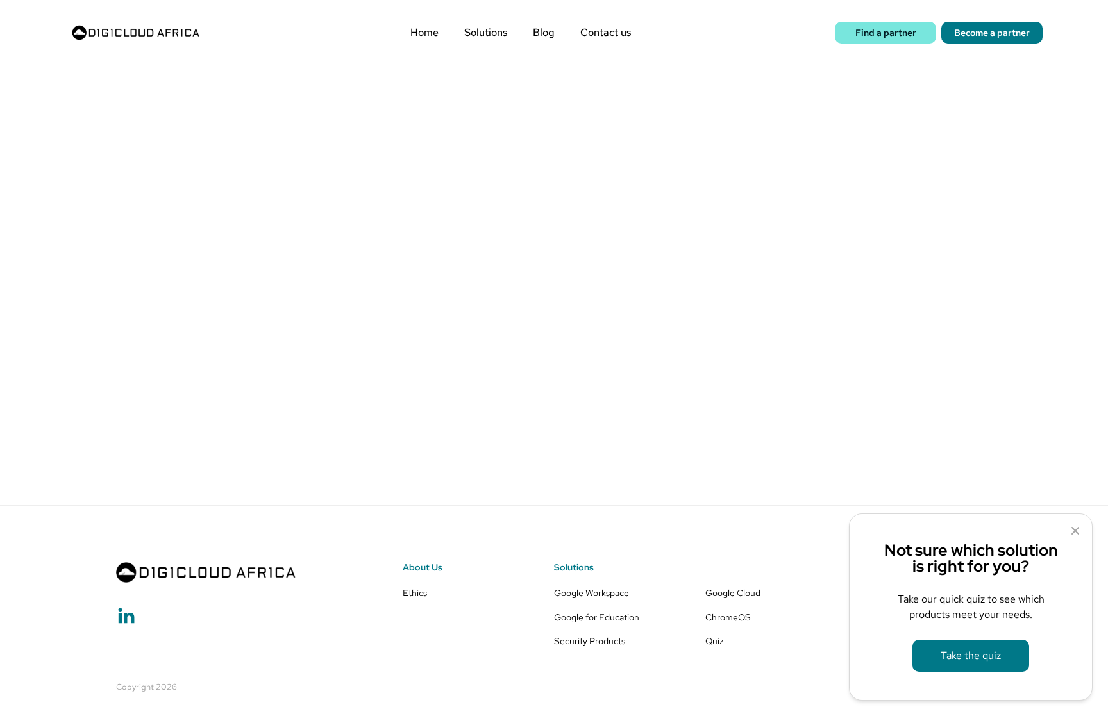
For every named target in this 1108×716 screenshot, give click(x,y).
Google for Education (596, 617)
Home (424, 33)
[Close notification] (1075, 531)
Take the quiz (971, 655)
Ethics (415, 593)
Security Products (589, 641)
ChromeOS (728, 617)
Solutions (485, 33)
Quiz (714, 641)
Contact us (605, 33)
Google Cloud (732, 593)
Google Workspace (591, 593)
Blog (544, 33)
